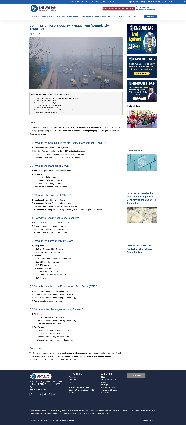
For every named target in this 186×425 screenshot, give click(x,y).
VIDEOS (119, 16)
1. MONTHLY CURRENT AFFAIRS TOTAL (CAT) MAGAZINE (77, 2)
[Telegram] (45, 394)
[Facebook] (50, 394)
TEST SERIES (87, 16)
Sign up (150, 16)
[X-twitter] (36, 394)
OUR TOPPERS (72, 16)
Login (105, 8)
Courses (34, 16)
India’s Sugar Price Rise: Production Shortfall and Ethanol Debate (139, 249)
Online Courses (46, 16)
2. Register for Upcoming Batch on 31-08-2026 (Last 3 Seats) (135, 2)
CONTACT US (131, 16)
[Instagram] (31, 394)
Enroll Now (136, 375)
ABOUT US (60, 16)
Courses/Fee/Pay (114, 8)
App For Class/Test (127, 8)
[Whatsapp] (54, 394)
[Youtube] (41, 394)
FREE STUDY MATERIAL (104, 16)
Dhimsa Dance (134, 150)
